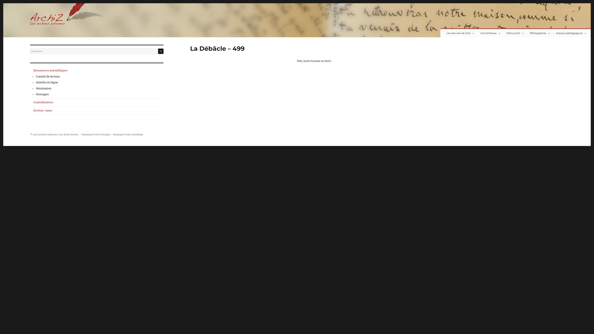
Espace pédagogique (569, 33)
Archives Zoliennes (47, 134)
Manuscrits (513, 33)
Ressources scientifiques (50, 70)
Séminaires (43, 88)
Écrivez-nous (42, 110)
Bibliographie (538, 33)
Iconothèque (488, 33)
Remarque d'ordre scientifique (128, 134)
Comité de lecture (48, 76)
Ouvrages (42, 94)
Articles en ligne (47, 82)
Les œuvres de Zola (458, 33)
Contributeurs (43, 102)
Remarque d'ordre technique (96, 134)
